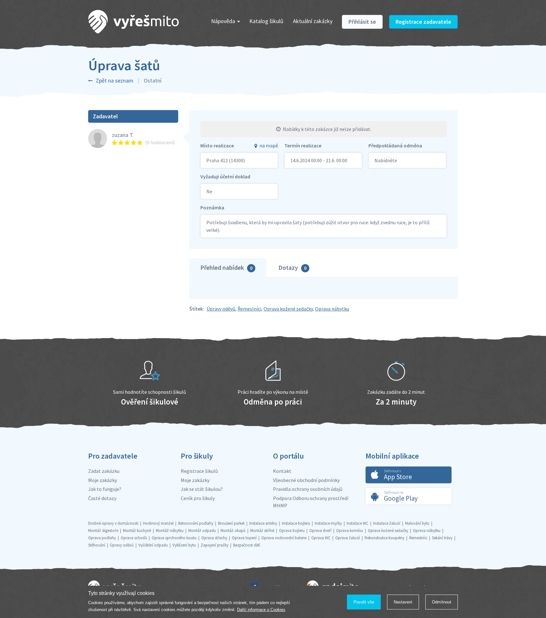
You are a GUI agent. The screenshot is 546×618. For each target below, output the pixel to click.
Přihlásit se (362, 21)
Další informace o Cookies (261, 609)
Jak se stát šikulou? (202, 489)
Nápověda (223, 21)
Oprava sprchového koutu (174, 538)
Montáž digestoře (103, 530)
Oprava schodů (134, 538)
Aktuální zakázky (312, 21)
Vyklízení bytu (184, 545)
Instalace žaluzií (386, 523)
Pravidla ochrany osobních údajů (308, 489)
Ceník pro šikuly (198, 498)
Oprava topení (244, 538)
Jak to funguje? (104, 489)
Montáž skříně (262, 530)
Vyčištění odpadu (153, 545)
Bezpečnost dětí (246, 545)
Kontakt (282, 471)
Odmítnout (441, 602)
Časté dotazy (102, 498)
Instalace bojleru (296, 523)
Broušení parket (231, 523)
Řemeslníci (249, 309)
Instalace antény (263, 523)
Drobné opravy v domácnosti (113, 523)
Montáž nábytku (170, 530)
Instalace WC (357, 523)
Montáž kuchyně (137, 530)
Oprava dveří (320, 530)
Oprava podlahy (102, 538)
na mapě (268, 145)
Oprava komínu (349, 530)
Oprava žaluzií (347, 538)
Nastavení (403, 602)
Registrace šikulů (199, 471)
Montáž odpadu (202, 530)
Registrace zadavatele (423, 21)
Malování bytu (417, 523)
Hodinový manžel (158, 523)
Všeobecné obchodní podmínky (306, 480)
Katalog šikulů (266, 21)
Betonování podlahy (195, 523)
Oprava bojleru (292, 530)
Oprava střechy (214, 538)
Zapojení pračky (214, 545)
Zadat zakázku (103, 471)
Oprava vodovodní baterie (283, 538)
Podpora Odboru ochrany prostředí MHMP (310, 502)
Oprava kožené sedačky (288, 309)
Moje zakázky (102, 480)
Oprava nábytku (332, 309)
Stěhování (96, 545)
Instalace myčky (328, 523)
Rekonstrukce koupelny (384, 538)
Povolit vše (364, 602)
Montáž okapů (233, 530)
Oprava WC (321, 538)
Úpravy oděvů (221, 309)
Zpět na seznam (114, 80)
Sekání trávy (442, 538)
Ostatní (152, 80)
